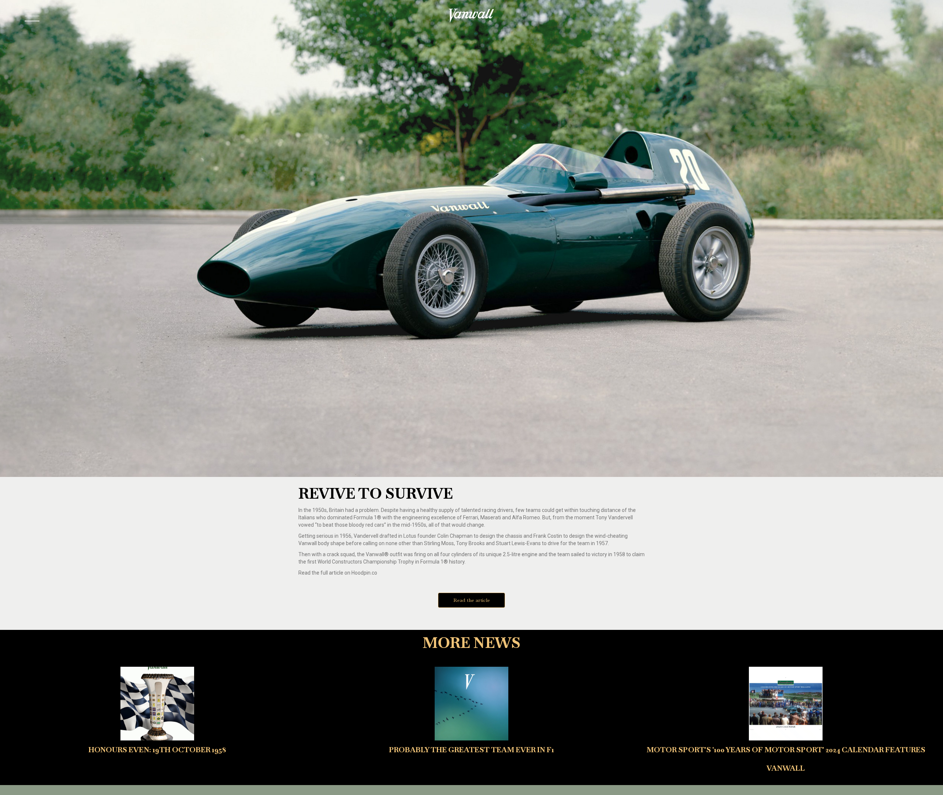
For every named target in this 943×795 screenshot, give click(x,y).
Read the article (471, 600)
